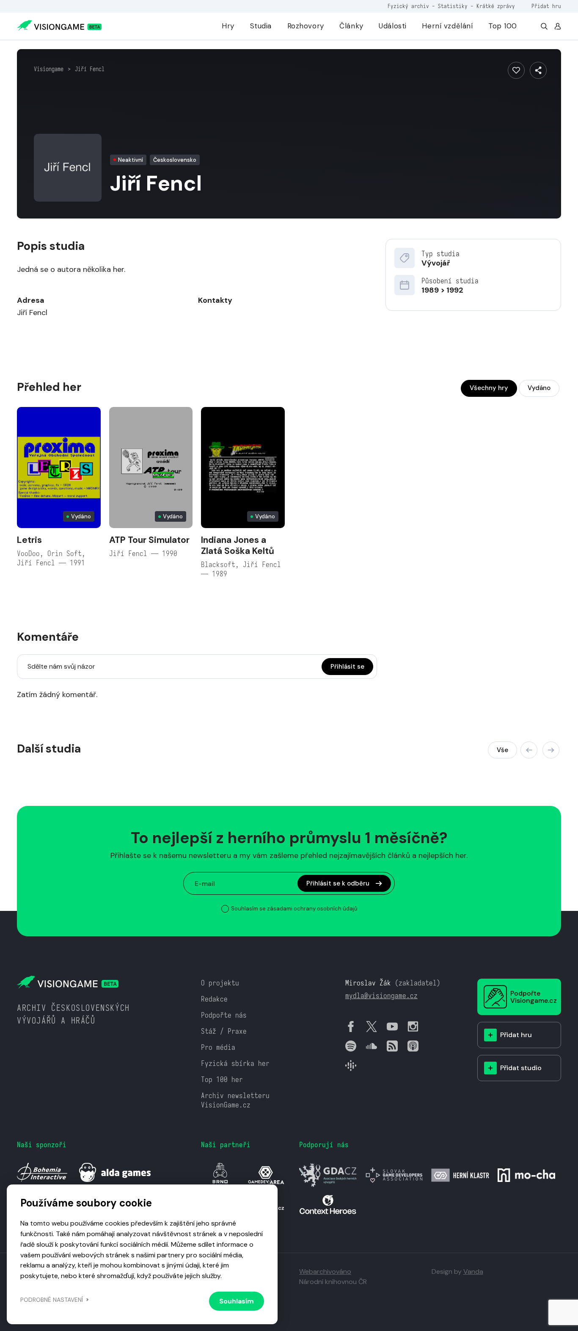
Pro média (218, 1047)
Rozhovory (305, 25)
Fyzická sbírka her (235, 1063)
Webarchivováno (325, 1271)
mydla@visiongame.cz (381, 995)
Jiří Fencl (90, 69)
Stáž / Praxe (224, 1031)
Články (351, 25)
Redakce (214, 999)
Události (393, 25)
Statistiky (453, 6)
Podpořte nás (224, 1015)
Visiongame (48, 69)
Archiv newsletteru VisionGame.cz (235, 1100)
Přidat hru (546, 6)
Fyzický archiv (408, 6)
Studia (261, 25)
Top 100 (502, 25)
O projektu (220, 983)
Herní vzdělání (447, 25)
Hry (228, 25)
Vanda (473, 1271)
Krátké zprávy (495, 6)
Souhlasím (236, 1301)
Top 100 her (222, 1079)
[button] (528, 750)
